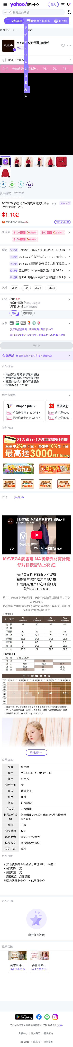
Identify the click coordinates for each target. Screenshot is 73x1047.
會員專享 (25, 76)
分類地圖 (48, 1041)
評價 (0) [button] (19, 497)
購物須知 (48, 1033)
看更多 (25, 89)
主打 (5, 68)
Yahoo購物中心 (24, 4)
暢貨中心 (25, 35)
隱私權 (36, 1041)
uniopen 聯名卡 (40, 21)
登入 (53, 4)
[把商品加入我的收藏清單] (54, 205)
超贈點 (63, 21)
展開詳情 (35, 752)
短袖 (30, 30)
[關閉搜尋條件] (9, 12)
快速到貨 (25, 42)
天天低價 (25, 49)
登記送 (25, 28)
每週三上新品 (15, 60)
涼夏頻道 (25, 55)
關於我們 (35, 1033)
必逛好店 (25, 62)
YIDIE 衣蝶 (67, 68)
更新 (60, 1025)
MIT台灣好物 (47, 68)
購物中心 (5, 30)
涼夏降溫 (57, 68)
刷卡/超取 (26, 69)
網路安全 (25, 1041)
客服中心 (23, 1033)
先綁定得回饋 (62, 222)
